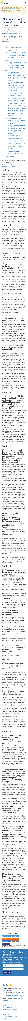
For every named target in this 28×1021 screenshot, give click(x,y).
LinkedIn (6, 941)
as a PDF (12, 41)
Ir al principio (24, 978)
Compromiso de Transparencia (10, 1009)
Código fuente (6, 1014)
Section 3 (7, 70)
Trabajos (5, 1003)
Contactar (5, 1000)
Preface (7, 44)
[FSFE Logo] (4, 3)
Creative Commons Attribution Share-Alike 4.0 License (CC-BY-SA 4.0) (13, 995)
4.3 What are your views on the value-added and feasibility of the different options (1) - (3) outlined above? (17, 108)
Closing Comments (9, 156)
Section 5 (7, 117)
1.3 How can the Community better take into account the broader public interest (17, 57)
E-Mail (15, 941)
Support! (6, 943)
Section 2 (7, 60)
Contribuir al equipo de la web (10, 1016)
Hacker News (6, 938)
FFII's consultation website (14, 32)
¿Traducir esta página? (8, 1018)
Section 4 (7, 92)
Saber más (17, 946)
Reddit (15, 938)
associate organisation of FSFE (12, 33)
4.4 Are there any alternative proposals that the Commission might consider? (16, 113)
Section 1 (7, 45)
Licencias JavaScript (8, 1012)
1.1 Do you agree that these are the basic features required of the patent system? (17, 49)
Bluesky (15, 936)
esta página (12, 8)
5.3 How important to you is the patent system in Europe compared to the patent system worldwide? (16, 136)
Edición (4, 1005)
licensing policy (19, 998)
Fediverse (6, 936)
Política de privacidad (8, 1007)
